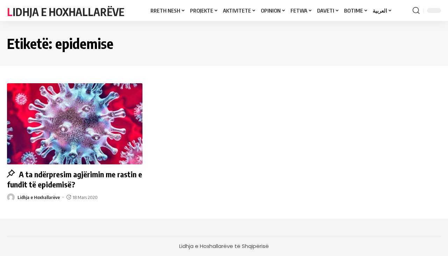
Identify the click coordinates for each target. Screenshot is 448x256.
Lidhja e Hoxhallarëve (65, 12)
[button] (416, 10)
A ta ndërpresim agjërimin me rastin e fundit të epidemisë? (74, 179)
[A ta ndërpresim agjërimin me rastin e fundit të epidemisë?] (74, 123)
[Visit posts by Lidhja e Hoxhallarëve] (11, 197)
